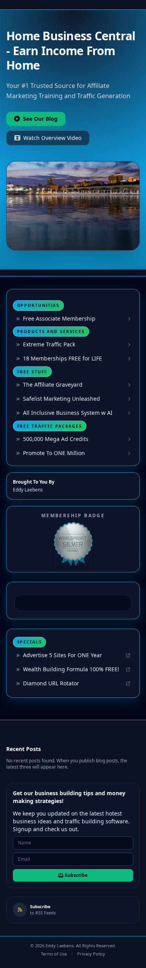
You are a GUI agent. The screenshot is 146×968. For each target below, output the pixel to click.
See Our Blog (40, 118)
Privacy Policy (91, 954)
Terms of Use (54, 954)
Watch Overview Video (52, 138)
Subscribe (76, 875)
